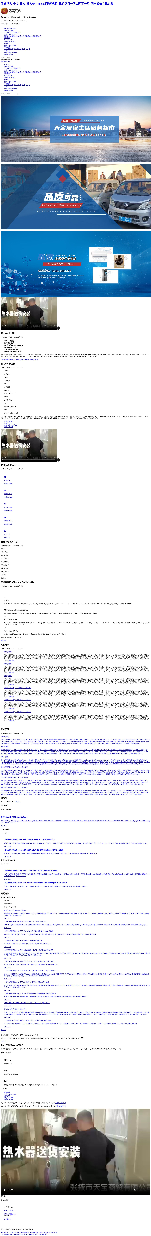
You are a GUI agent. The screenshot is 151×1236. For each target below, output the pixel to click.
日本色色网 (4, 1234)
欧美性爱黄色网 (38, 1234)
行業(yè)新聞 (14, 49)
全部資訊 (17, 801)
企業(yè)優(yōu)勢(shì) (10, 52)
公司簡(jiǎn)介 (8, 32)
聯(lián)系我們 (8, 54)
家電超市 (7, 36)
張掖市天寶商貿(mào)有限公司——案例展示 (17, 688)
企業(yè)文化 (17, 32)
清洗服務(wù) (20, 36)
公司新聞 (7, 49)
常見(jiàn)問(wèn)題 (24, 49)
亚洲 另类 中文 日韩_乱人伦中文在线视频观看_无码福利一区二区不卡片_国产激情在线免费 (57, 3)
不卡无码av (29, 1234)
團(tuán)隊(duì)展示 (10, 41)
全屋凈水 (13, 36)
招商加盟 (7, 45)
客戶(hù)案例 (8, 39)
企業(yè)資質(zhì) (60, 1103)
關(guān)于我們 (8, 30)
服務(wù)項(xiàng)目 (10, 34)
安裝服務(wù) (29, 36)
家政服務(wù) (37, 36)
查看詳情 (3, 640)
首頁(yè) (6, 64)
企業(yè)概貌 (4, 359)
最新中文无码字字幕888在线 (17, 1234)
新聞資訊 (7, 47)
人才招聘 (13, 45)
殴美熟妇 (46, 1234)
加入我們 (7, 43)
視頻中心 (7, 51)
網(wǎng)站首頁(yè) (10, 28)
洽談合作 (3, 1041)
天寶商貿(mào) (5, 61)
